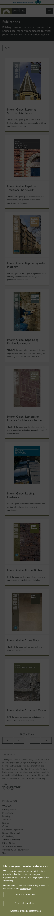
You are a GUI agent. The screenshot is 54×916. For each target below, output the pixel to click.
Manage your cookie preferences (25, 866)
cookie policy (25, 888)
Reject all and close (24, 903)
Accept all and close (25, 894)
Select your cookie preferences (25, 911)
